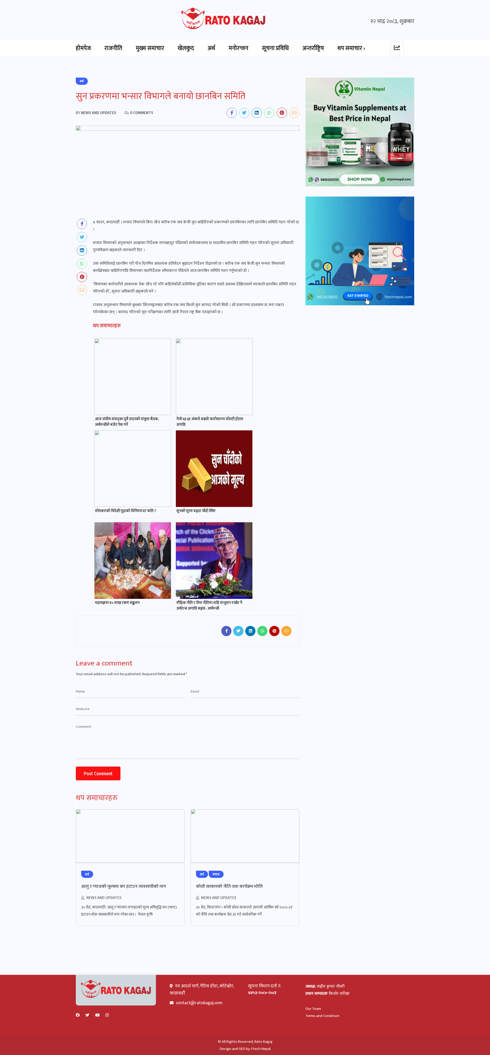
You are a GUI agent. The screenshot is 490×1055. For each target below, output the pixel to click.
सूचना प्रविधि (275, 48)
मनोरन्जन (238, 48)
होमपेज (83, 48)
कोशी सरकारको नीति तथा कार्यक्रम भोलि (229, 886)
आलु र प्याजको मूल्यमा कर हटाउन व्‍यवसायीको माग (123, 886)
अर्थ (211, 48)
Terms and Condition (322, 1016)
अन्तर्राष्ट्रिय (313, 48)
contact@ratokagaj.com (199, 1003)
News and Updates (103, 897)
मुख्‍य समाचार (150, 48)
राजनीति (113, 48)
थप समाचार (349, 48)
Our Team (313, 1008)
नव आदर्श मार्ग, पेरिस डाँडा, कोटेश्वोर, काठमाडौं (202, 990)
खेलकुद (186, 48)
